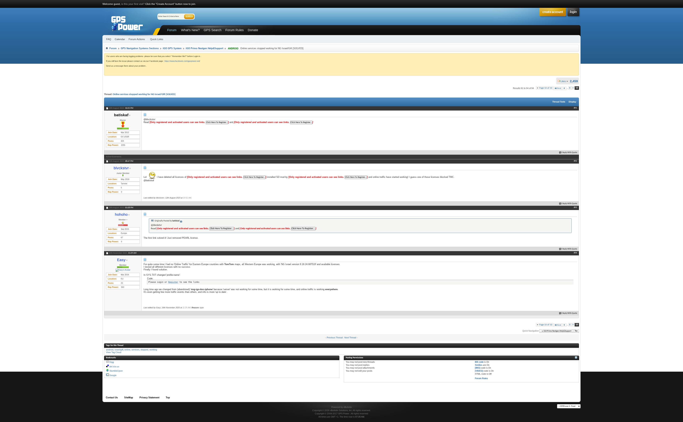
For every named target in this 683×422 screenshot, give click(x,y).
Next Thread (350, 337)
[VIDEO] (479, 371)
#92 (575, 161)
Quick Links (156, 39)
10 (577, 88)
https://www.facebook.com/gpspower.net (182, 61)
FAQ (108, 39)
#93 (575, 207)
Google (113, 375)
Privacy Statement (149, 397)
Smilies (478, 365)
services (135, 349)
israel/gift (119, 349)
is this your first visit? (133, 3)
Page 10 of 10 (545, 88)
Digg (111, 362)
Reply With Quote (569, 153)
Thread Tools (558, 102)
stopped (144, 349)
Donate (253, 30)
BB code (479, 362)
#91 (575, 108)
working (153, 349)
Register (173, 282)
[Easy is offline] (123, 270)
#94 (575, 253)
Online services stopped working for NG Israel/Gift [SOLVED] (144, 94)
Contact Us (112, 397)
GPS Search (212, 30)
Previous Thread (335, 337)
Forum (171, 30)
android (109, 349)
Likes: (564, 81)
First (559, 88)
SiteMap (128, 397)
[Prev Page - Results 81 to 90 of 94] (564, 88)
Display (572, 102)
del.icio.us (114, 366)
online (127, 349)
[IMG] (477, 368)
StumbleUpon (116, 371)
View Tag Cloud (113, 352)
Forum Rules (234, 30)
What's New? (190, 30)
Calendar (120, 39)
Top (576, 331)
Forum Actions (137, 39)
